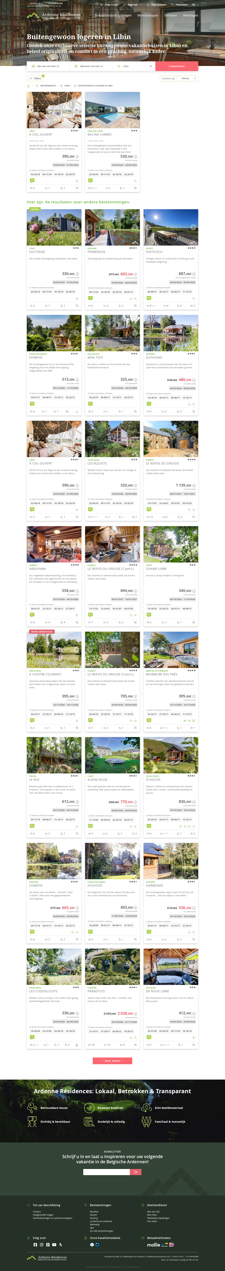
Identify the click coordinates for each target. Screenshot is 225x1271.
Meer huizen (112, 1056)
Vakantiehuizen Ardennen (113, 15)
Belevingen (190, 15)
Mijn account (158, 4)
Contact (37, 1207)
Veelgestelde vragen (43, 1210)
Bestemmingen (147, 15)
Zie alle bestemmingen (101, 1226)
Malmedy (94, 1220)
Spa (92, 1223)
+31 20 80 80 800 (55, 3)
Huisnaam (181, 4)
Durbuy (94, 1213)
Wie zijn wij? (153, 1207)
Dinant (93, 1210)
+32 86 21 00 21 (36, 3)
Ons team (152, 1217)
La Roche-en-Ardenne (101, 1217)
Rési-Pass (152, 1210)
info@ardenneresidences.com (158, 1252)
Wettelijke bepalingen (158, 1213)
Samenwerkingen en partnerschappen (52, 1213)
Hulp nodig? (111, 4)
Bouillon (94, 1207)
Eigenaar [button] (133, 4)
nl (194, 4)
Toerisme (170, 15)
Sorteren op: (168, 78)
